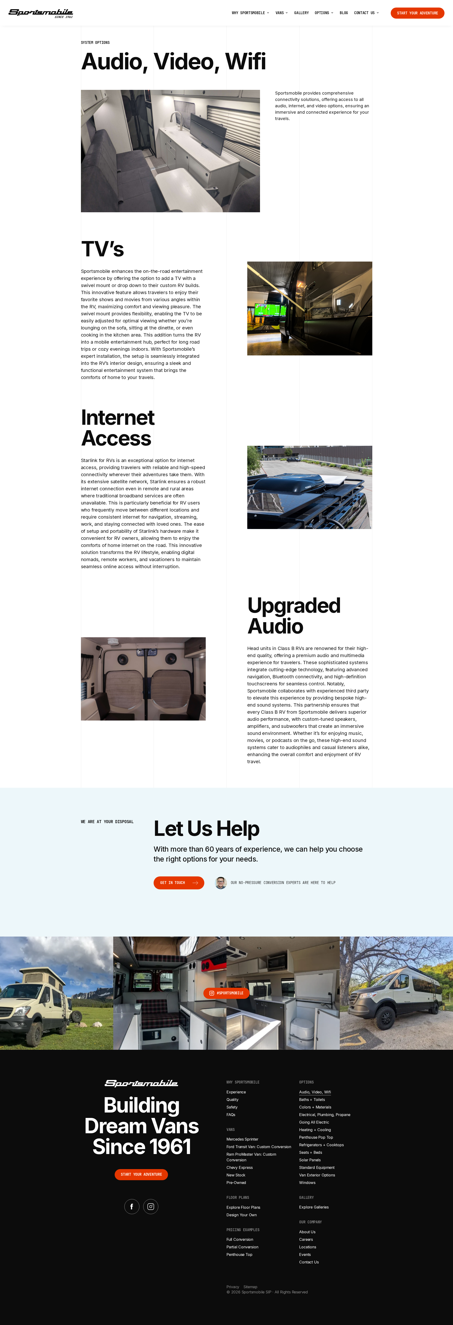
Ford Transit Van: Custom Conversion (258, 1146)
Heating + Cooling (315, 1129)
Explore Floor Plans (243, 1207)
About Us (307, 1231)
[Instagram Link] (150, 1206)
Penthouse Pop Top (316, 1137)
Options (322, 13)
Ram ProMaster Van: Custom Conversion (251, 1157)
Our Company (310, 1222)
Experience (236, 1092)
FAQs (230, 1114)
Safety (232, 1107)
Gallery (301, 13)
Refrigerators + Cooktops (321, 1144)
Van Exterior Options (317, 1175)
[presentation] (268, 13)
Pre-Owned (236, 1182)
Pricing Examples (242, 1230)
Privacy (232, 1287)
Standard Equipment (316, 1167)
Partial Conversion (242, 1247)
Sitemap (250, 1287)
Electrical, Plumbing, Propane (324, 1114)
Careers (306, 1239)
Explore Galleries (314, 1207)
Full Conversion (239, 1239)
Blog (344, 13)
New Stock (235, 1175)
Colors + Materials (315, 1107)
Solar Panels (310, 1160)
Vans (280, 13)
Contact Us (364, 13)
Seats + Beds (310, 1152)
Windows (307, 1182)
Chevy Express (239, 1167)
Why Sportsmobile (248, 13)
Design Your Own (241, 1214)
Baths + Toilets (312, 1099)
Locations (307, 1247)
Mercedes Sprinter (242, 1139)
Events (305, 1254)
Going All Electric (314, 1122)
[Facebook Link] (131, 1206)
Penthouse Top (239, 1254)
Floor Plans (237, 1198)
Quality (232, 1099)
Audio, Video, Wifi (315, 1092)
